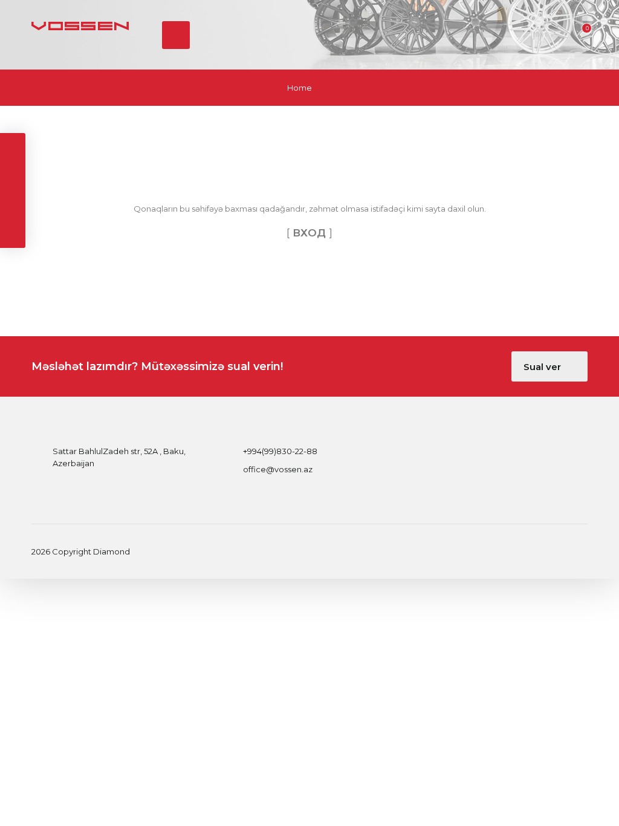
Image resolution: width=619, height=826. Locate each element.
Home (299, 88)
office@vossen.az (278, 469)
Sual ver (543, 366)
